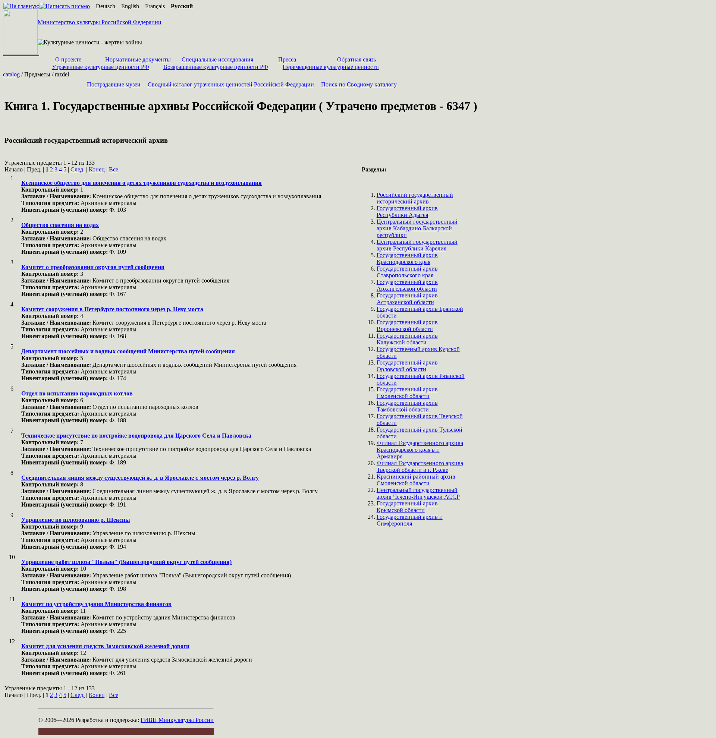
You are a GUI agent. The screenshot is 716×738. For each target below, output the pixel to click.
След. (77, 169)
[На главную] (21, 6)
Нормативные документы (138, 59)
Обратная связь (356, 59)
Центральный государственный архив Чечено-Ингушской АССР (418, 493)
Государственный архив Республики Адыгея (407, 211)
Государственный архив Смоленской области (407, 392)
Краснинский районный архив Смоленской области (416, 479)
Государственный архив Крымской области (407, 506)
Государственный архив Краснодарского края (407, 258)
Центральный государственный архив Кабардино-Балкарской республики (417, 228)
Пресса (287, 59)
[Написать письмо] (65, 6)
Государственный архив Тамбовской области (407, 406)
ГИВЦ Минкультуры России (177, 720)
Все (113, 169)
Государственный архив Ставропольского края (407, 271)
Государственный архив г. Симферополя (410, 520)
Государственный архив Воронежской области (407, 325)
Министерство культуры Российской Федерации (99, 22)
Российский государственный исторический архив (415, 198)
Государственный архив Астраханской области (407, 298)
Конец (97, 169)
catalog (11, 74)
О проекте (68, 59)
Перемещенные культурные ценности (331, 67)
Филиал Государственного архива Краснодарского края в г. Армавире (420, 450)
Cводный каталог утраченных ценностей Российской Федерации (231, 84)
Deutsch (105, 6)
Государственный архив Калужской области (407, 339)
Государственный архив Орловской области (407, 365)
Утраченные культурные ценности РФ (100, 67)
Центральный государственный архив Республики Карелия (417, 245)
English (130, 6)
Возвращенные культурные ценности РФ (215, 67)
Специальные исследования (217, 59)
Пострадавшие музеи (114, 84)
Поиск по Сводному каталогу (359, 84)
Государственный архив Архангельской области (407, 285)
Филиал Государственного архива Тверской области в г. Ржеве (420, 466)
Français (155, 6)
